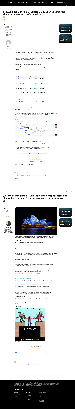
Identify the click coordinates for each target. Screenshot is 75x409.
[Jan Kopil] (4, 17)
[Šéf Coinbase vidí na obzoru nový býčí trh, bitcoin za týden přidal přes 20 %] (65, 38)
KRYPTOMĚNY (28, 164)
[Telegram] (60, 5)
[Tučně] (17, 175)
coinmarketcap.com (30, 107)
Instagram (29, 396)
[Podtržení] (20, 175)
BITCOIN (19, 164)
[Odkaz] (27, 175)
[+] (29, 175)
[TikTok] (62, 5)
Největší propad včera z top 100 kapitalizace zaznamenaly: (8, 30)
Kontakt (15, 396)
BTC (21, 164)
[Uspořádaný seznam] (22, 175)
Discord (29, 394)
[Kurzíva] (18, 175)
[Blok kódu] (26, 175)
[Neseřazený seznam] (23, 175)
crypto (25, 164)
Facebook (29, 395)
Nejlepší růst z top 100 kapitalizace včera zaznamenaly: (8, 27)
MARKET (32, 164)
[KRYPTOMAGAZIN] (18, 389)
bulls (23, 164)
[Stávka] (21, 175)
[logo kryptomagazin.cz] (11, 2)
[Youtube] (64, 5)
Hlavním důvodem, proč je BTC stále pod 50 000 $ (8, 35)
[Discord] (57, 5)
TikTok (29, 399)
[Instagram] (59, 5)
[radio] (32, 160)
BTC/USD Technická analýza (8, 33)
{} (28, 175)
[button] (66, 5)
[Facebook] (58, 5)
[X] (63, 5)
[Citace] (24, 175)
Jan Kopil (8, 46)
